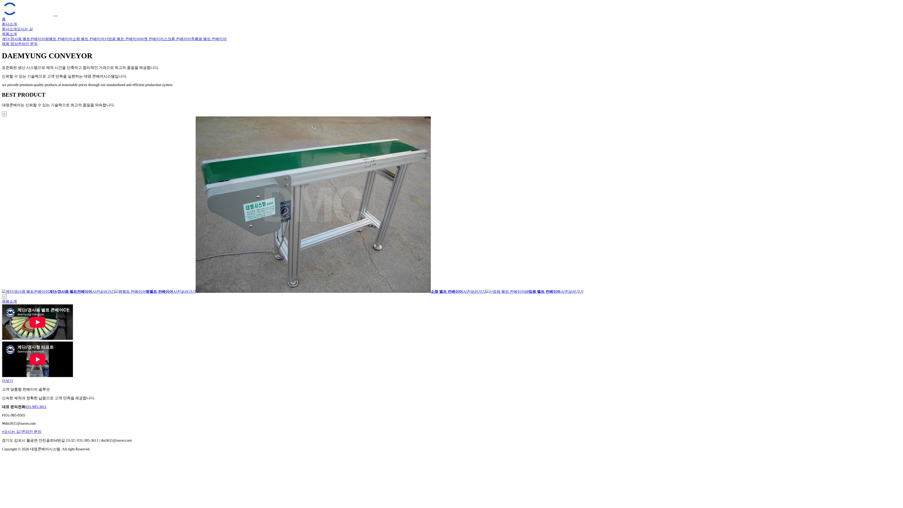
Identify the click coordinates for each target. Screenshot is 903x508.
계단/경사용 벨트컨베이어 (23, 39)
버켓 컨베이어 (152, 39)
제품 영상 (10, 44)
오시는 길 (25, 29)
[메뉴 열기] (56, 16)
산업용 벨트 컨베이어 (122, 39)
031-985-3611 (36, 407)
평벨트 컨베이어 (58, 39)
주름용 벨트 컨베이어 (209, 39)
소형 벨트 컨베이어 (88, 39)
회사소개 (9, 24)
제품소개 (9, 34)
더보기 (7, 381)
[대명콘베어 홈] (28, 15)
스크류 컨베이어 (177, 39)
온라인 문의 (28, 44)
